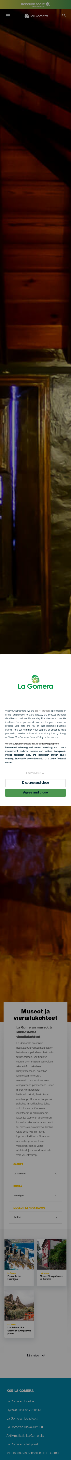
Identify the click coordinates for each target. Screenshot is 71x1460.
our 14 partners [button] (42, 711)
